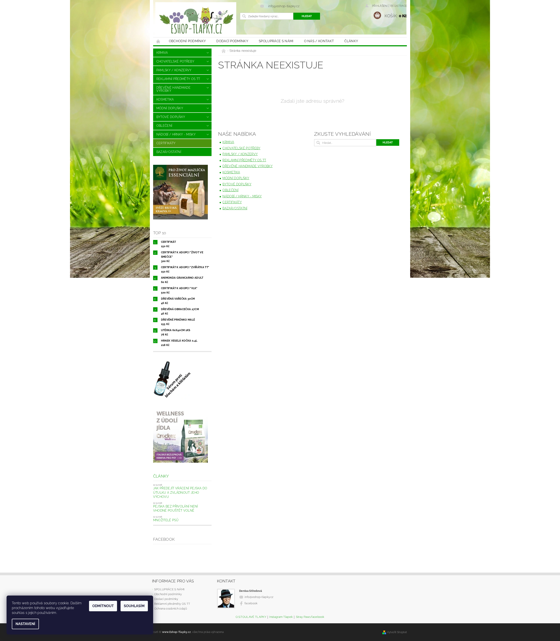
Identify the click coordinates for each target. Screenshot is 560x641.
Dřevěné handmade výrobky (173, 89)
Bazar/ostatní (168, 152)
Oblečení (164, 125)
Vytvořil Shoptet (397, 632)
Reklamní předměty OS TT (178, 79)
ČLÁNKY (351, 41)
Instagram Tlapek (281, 616)
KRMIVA (162, 52)
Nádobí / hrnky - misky (176, 134)
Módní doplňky (169, 108)
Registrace (398, 5)
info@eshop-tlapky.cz (259, 597)
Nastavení (25, 624)
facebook (251, 603)
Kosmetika (165, 99)
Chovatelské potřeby (175, 61)
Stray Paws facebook (310, 616)
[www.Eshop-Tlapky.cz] (195, 20)
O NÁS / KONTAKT (319, 41)
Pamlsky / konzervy (174, 70)
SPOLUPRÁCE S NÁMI (276, 41)
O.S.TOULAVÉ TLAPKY (251, 616)
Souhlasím (134, 606)
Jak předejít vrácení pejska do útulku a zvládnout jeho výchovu (180, 492)
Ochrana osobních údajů (170, 608)
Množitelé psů (165, 520)
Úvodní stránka (158, 41)
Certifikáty (166, 143)
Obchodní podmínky (187, 41)
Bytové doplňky (170, 117)
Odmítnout (103, 606)
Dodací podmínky (232, 41)
